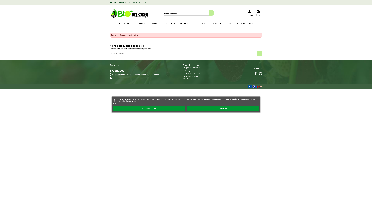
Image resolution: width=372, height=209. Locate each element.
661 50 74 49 (117, 78)
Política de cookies (190, 76)
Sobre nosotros (124, 2)
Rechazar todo (149, 108)
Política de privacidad (191, 73)
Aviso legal (187, 70)
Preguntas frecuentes (191, 68)
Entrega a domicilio (139, 2)
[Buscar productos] (211, 13)
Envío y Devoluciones (191, 65)
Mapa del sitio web (190, 79)
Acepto (223, 108)
